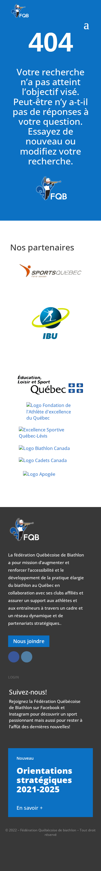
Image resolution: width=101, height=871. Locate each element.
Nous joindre (28, 641)
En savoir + (30, 807)
